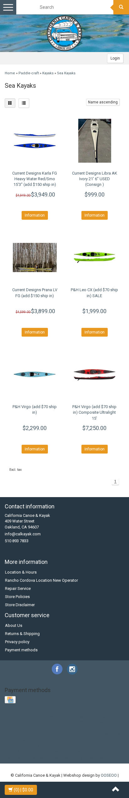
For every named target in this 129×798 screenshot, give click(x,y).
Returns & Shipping (22, 633)
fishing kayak (95, 728)
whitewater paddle (106, 757)
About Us (13, 625)
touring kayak (49, 751)
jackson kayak (111, 734)
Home (10, 73)
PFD (9, 722)
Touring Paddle (77, 722)
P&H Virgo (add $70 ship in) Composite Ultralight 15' (94, 412)
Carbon (36, 716)
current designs (32, 728)
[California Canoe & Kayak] (64, 33)
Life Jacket (100, 716)
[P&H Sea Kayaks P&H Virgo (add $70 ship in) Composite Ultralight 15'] (94, 374)
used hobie (97, 751)
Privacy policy (17, 641)
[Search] (121, 7)
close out (102, 722)
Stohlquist (52, 722)
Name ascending (103, 102)
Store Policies (17, 596)
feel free (73, 728)
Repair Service (18, 588)
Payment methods (21, 650)
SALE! (20, 722)
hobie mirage (17, 734)
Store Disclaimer (20, 604)
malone (81, 740)
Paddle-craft (28, 73)
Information (35, 215)
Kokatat (80, 716)
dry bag (56, 728)
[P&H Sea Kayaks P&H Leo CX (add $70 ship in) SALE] (94, 257)
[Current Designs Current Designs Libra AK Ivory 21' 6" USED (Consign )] (94, 140)
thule (29, 751)
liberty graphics (57, 740)
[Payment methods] (11, 700)
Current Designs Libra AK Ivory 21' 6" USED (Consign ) (94, 179)
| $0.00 (23, 789)
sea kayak (42, 745)
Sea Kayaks (66, 73)
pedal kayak (101, 740)
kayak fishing (29, 740)
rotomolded (19, 745)
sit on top (93, 745)
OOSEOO (109, 775)
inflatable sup (65, 734)
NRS (117, 716)
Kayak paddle (57, 716)
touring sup (74, 751)
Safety (34, 722)
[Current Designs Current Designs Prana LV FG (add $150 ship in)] (34, 257)
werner (46, 757)
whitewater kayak (71, 757)
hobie (115, 728)
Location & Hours (21, 572)
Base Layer (17, 716)
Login (115, 58)
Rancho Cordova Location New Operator (41, 580)
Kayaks (48, 73)
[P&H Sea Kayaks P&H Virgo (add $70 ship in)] (34, 374)
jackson (87, 734)
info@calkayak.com (23, 534)
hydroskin (41, 734)
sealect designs (68, 745)
